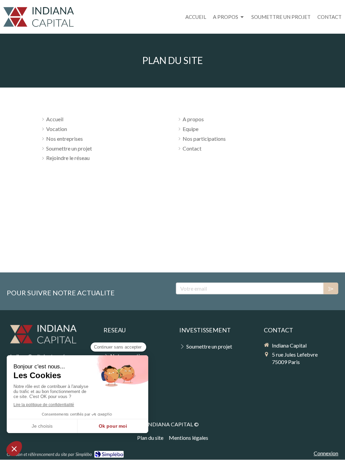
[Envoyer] (330, 288)
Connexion (326, 453)
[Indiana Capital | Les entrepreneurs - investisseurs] (38, 17)
